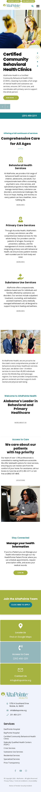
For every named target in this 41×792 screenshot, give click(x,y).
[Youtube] (20, 770)
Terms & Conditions (21, 781)
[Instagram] (26, 770)
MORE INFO (21, 205)
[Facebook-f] (15, 770)
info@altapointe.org (18, 710)
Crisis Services (9, 748)
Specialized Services (12, 759)
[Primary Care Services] (20, 219)
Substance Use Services (20, 282)
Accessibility (33, 781)
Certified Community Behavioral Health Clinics (20, 737)
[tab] (37, 53)
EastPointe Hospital (12, 729)
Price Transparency (12, 763)
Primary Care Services (20, 225)
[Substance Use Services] (20, 276)
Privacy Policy (8, 781)
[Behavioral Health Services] (20, 159)
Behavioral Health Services (20, 166)
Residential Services (12, 755)
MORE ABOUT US (20, 423)
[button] (38, 6)
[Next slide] (7, 106)
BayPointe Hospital (11, 733)
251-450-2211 (15, 714)
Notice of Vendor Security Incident (20, 786)
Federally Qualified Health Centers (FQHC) (17, 743)
